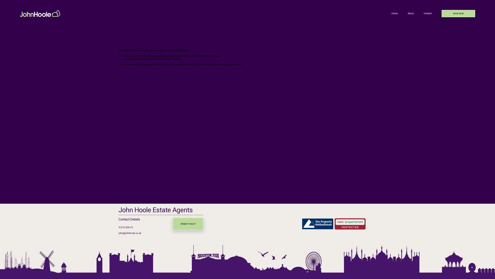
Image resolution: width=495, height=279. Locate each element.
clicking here (161, 64)
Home (394, 13)
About (411, 13)
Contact (428, 13)
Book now (458, 13)
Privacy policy (188, 224)
